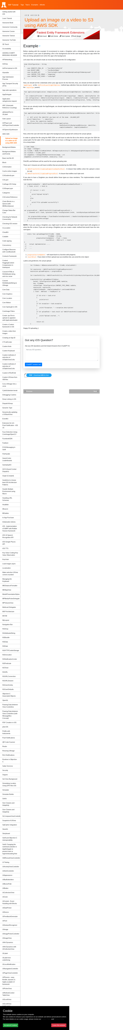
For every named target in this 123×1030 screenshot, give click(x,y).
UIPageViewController (10, 973)
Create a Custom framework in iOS (8, 326)
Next (95, 391)
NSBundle (6, 637)
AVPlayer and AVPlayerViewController (10, 124)
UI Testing (5, 862)
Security (5, 770)
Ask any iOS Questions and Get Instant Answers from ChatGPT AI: (47, 346)
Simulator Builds (8, 794)
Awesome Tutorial (8, 36)
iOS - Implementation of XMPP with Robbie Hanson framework (9, 528)
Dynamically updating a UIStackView (9, 413)
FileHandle (6, 454)
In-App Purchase (8, 517)
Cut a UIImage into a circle (9, 385)
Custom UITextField (9, 373)
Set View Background (9, 779)
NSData (5, 642)
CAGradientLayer (8, 175)
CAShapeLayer (7, 188)
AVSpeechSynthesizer (10, 129)
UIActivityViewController (10, 866)
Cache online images (9, 171)
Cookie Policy (46, 1019)
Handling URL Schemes (7, 499)
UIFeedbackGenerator (10, 916)
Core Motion (6, 302)
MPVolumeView (7, 603)
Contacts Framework (9, 256)
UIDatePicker (7, 908)
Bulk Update (65, 36)
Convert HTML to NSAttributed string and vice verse (8, 274)
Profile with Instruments (6, 732)
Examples (34, 5)
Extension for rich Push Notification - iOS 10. (10, 425)
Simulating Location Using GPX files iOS (9, 784)
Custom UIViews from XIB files (9, 378)
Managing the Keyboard (7, 580)
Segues (5, 775)
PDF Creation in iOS (9, 722)
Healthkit (5, 504)
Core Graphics (7, 294)
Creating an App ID (8, 338)
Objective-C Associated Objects (9, 695)
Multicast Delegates (9, 607)
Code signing (7, 241)
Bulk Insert (43, 36)
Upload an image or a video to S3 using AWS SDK (11, 140)
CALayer (5, 180)
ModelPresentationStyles (11, 594)
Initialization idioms (8, 522)
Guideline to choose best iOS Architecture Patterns (9, 482)
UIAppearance (7, 875)
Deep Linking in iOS (9, 399)
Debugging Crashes (9, 395)
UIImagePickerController (10, 934)
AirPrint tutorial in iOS (9, 68)
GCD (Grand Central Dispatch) (9, 470)
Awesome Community (9, 27)
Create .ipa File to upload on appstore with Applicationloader (9, 318)
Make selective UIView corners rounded (10, 573)
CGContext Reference (9, 197)
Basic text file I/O (8, 158)
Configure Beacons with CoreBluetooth (9, 251)
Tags (22, 5)
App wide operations (9, 90)
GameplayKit (6, 465)
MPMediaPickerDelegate (11, 598)
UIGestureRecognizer (9, 925)
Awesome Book (7, 23)
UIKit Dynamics (7, 942)
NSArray (5, 629)
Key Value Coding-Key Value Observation (10, 554)
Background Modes (9, 147)
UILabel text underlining (6, 959)
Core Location (7, 298)
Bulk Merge (77, 36)
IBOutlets (5, 513)
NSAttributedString (8, 633)
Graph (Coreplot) (8, 476)
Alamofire (5, 72)
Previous (29, 391)
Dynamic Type (7, 408)
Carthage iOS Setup (9, 184)
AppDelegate (6, 94)
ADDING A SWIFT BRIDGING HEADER (9, 54)
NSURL (5, 672)
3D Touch (5, 44)
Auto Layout (6, 119)
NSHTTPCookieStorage (10, 650)
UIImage (5, 929)
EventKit (5, 419)
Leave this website (58, 1025)
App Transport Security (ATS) (10, 85)
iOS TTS (5, 548)
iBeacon (5, 509)
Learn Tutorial (7, 18)
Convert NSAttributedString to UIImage (9, 283)
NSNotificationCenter (9, 659)
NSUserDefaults (8, 689)
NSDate (5, 646)
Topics (27, 5)
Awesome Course (8, 31)
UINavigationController (10, 968)
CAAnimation (7, 167)
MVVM (4, 616)
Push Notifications (8, 738)
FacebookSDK (7, 438)
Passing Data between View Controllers (10, 706)
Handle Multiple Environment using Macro (8, 491)
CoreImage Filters (8, 311)
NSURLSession (7, 681)
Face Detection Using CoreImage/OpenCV (9, 433)
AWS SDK (6, 134)
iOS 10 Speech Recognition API (7, 536)
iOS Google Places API (8, 543)
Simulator (5, 790)
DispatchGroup (7, 403)
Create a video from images (9, 332)
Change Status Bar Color (8, 211)
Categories (6, 193)
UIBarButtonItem (8, 879)
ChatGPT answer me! (33, 364)
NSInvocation (7, 655)
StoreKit (5, 829)
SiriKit (4, 798)
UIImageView (7, 938)
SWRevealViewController (11, 858)
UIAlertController (8, 871)
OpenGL (5, 700)
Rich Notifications (8, 755)
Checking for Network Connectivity (9, 218)
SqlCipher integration (9, 825)
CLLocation (6, 228)
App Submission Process (8, 78)
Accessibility (6, 48)
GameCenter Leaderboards (7, 459)
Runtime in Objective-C (9, 761)
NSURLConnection (9, 676)
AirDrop (5, 64)
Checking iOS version (9, 223)
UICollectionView (8, 892)
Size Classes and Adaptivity (8, 804)
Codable (5, 236)
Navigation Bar (7, 624)
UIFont (4, 921)
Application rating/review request (9, 100)
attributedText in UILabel (7, 113)
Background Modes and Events (9, 153)
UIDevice (5, 912)
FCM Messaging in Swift (8, 448)
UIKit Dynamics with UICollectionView (9, 948)
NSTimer (5, 668)
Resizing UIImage (8, 751)
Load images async (9, 564)
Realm (4, 746)
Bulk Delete (54, 36)
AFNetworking (7, 59)
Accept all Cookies (10, 1025)
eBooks (42, 5)
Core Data (5, 289)
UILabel (5, 953)
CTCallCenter (7, 342)
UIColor (5, 897)
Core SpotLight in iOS (9, 307)
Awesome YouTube (9, 40)
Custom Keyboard (8, 351)
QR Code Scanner (8, 742)
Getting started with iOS (8, 13)
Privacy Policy (59, 1019)
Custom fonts (6, 346)
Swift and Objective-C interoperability (9, 839)
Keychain (5, 559)
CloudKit (5, 232)
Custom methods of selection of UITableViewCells (9, 357)
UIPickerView (7, 988)
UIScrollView (6, 999)
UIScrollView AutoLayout (6, 1005)
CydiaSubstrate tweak (9, 390)
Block (4, 162)
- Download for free (39, 375)
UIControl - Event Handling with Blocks (9, 902)
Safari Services (7, 766)
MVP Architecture (8, 611)
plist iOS (5, 727)
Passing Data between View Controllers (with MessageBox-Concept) (10, 714)
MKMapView (6, 590)
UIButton (5, 888)
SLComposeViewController (11, 816)
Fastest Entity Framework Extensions (61, 32)
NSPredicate (6, 663)
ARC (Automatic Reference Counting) (9, 107)
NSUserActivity (7, 685)
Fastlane (5, 443)
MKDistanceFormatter (9, 585)
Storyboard (6, 833)
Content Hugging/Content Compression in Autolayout (8, 264)
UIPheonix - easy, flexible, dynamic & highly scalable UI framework (8, 980)
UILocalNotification (8, 964)
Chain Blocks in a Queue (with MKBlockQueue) (8, 204)
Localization (6, 568)
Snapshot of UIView (9, 820)
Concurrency (6, 245)
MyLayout (5, 620)
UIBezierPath (7, 884)
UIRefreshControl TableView (8, 994)
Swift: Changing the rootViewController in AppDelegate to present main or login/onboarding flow (9, 849)
